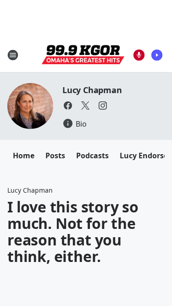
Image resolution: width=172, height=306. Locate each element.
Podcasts (92, 155)
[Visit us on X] (85, 105)
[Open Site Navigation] (12, 55)
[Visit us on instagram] (102, 105)
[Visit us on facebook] (67, 105)
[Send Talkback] (138, 55)
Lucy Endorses (146, 155)
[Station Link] (83, 55)
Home (23, 155)
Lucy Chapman (92, 89)
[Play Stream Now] (156, 55)
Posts (55, 155)
